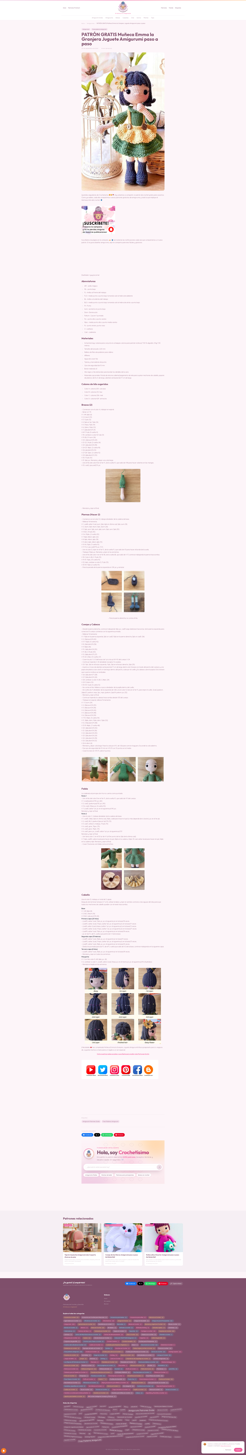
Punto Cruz (132, 1379)
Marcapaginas (154, 1417)
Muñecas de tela (105, 1369)
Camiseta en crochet (70, 1433)
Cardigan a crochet (148, 1331)
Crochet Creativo (112, 1341)
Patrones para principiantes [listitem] (125, 1175)
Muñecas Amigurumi (89, 1369)
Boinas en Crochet (70, 1327)
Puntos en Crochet (165, 1379)
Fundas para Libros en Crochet (112, 1351)
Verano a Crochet (171, 1389)
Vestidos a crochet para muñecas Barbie (77, 1393)
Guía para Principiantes (164, 1413)
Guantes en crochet (71, 1355)
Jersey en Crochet (163, 1355)
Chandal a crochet (166, 1334)
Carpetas (125, 18)
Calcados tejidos (158, 1327)
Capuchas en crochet (157, 1433)
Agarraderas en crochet (72, 1321)
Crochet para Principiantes (114, 1420)
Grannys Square (90, 1436)
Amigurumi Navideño (141, 1321)
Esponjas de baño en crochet (72, 1417)
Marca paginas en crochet (106, 1365)
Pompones (83, 1376)
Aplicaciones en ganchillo (86, 1420)
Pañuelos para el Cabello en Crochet (75, 1372)
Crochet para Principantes (147, 1341)
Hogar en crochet (100, 1355)
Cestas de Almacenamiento (125, 1434)
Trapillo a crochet (139, 1389)
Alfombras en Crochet (91, 1321)
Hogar (127, 1430)
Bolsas (118, 18)
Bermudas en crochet (92, 1427)
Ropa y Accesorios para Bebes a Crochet (115, 1382)
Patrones (164, 8)
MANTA (134, 1420)
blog (80, 1414)
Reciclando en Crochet (71, 1382)
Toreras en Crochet (102, 1389)
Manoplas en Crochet (128, 1362)
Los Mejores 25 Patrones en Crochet (75, 1362)
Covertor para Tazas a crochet (93, 1341)
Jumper (83, 1358)
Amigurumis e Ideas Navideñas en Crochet (110, 1436)
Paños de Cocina (147, 1369)
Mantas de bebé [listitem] (106, 1175)
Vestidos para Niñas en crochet (122, 1393)
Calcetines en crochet (84, 1430)
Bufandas (100, 1420)
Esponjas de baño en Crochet (92, 1348)
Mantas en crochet (71, 1365)
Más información (225, 1446)
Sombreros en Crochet (145, 1386)
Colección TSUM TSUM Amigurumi (125, 1338)
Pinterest (120, 1135)
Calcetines (172, 1327)
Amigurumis (109, 18)
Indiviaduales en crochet (145, 1355)
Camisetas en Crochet (102, 1331)
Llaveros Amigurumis (161, 1358)
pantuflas (173, 1369)
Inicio (64, 8)
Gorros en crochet (158, 1351)
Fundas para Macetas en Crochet (137, 1351)
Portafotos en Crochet (135, 1376)
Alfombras (134, 1406)
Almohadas (101, 1417)
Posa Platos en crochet (154, 1376)
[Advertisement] (123, 1097)
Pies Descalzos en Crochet (142, 1372)
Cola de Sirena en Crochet (102, 1338)
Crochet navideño (128, 1341)
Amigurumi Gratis (97, 18)
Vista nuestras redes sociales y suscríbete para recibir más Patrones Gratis (123, 1054)
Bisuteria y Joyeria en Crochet (155, 1324)
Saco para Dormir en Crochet (157, 1382)
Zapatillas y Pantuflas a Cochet (156, 1393)
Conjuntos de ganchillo (71, 1341)
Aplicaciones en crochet (86, 1324)
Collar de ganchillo (158, 1338)
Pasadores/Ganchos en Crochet (101, 1372)
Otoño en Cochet (131, 1369)
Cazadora (177, 1436)
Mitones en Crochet (137, 1365)
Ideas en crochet (127, 1355)
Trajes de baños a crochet (121, 1389)
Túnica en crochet (156, 1389)
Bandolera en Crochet (91, 1423)
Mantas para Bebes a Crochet (163, 1406)
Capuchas (133, 1331)
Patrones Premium (74, 8)
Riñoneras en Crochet (90, 1382)
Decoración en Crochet (124, 1417)
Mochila (151, 1365)
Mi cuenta (107, 1301)
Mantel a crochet (88, 1365)
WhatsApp (108, 1135)
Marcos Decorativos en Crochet (145, 1414)
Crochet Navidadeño (91, 1414)
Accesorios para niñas (137, 1317)
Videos (139, 1393)
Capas (127, 1420)
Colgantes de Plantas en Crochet (158, 1420)
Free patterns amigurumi (99, 29)
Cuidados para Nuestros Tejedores (117, 1345)
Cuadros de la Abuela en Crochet (75, 1345)
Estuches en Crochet (122, 1348)
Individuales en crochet (71, 1409)
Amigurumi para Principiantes (162, 1321)
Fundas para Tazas (165, 1437)
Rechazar (228, 1450)
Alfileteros (111, 1417)
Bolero (115, 1410)
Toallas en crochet (70, 1389)
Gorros (139, 18)
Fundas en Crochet (92, 1351)
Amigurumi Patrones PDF (169, 1417)
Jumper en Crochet (142, 1433)
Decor (134, 1345)
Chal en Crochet (128, 1414)
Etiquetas (178, 8)
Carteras (68, 1334)
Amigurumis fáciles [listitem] (91, 1175)
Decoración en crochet (149, 1345)
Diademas (143, 1420)
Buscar (106, 1304)
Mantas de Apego (168, 1362)
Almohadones (108, 1321)
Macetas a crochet (69, 1440)
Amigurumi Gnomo (124, 1321)
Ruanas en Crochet (138, 1382)
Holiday (113, 1355)
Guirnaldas (86, 1355)
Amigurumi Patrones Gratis (91, 1121)
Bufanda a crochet (126, 1327)
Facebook (88, 1135)
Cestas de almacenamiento (113, 1334)
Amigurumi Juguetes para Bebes (73, 1427)
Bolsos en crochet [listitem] (143, 1175)
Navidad (118, 1369)
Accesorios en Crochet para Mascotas (94, 1317)
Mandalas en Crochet (109, 1362)
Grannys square (175, 1351)
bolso (112, 1433)
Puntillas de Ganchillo (117, 1379)
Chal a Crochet (132, 1334)
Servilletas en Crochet (96, 1386)
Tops (152, 18)
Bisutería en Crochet (87, 1409)
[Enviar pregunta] (159, 1167)
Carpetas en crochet (166, 1331)
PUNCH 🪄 (102, 1379)
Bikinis (126, 1407)
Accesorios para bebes (118, 1317)
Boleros (84, 1327)
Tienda (171, 8)
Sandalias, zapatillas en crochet (74, 1386)
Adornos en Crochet (156, 1317)
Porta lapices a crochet (116, 1376)
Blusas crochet (174, 1324)
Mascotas (82, 1433)
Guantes (122, 1409)
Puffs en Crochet (89, 1379)
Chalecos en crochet (149, 1334)
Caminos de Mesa (84, 1331)
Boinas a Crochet (162, 1410)
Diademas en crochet (71, 1348)
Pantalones (161, 1369)
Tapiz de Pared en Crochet (165, 1386)
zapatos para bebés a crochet (74, 1396)
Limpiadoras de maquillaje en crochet (138, 1358)
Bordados (112, 1327)
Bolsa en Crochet (97, 1327)
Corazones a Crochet (100, 1430)
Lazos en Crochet (116, 1358)
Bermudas (121, 1324)
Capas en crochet (119, 1331)
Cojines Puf (105, 1427)
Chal (132, 18)
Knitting (104, 1358)
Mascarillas (123, 1365)
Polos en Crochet (70, 1376)
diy (89, 1433)
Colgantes (144, 1338)
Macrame (94, 1362)
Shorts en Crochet (113, 1386)
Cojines (86, 1338)
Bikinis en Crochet (135, 1324)
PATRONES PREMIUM (122, 1372)
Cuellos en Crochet (96, 1345)
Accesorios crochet (71, 1317)
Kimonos (93, 1358)
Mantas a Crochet (136, 1423)
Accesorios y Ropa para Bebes (167, 1427)
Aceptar (238, 1450)
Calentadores (69, 1331)
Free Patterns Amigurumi (110, 1121)
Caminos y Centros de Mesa (170, 1429)
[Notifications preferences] (3, 1450)
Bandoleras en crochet (105, 1324)
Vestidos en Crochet (101, 1393)
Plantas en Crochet (160, 1372)
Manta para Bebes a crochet (148, 1362)
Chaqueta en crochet (138, 1430)
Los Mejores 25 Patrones (103, 1410)
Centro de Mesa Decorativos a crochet (88, 1334)
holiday (147, 1423)
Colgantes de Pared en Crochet (135, 1436)
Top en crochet (86, 1389)
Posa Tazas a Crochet (71, 1379)
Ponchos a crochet (98, 1376)
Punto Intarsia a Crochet (147, 1379)
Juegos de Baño (70, 1358)
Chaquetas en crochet (71, 1338)
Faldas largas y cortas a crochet (143, 1348)
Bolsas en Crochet (116, 1430)
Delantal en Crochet (167, 1345)
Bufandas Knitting (142, 1327)
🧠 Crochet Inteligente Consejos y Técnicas (101, 1396)
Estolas (108, 1348)
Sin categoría (128, 1386)
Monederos (162, 1365)
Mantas (146, 18)
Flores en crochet (164, 1348)
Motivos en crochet (71, 1369)
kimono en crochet (69, 1430)
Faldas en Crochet (145, 1406)
